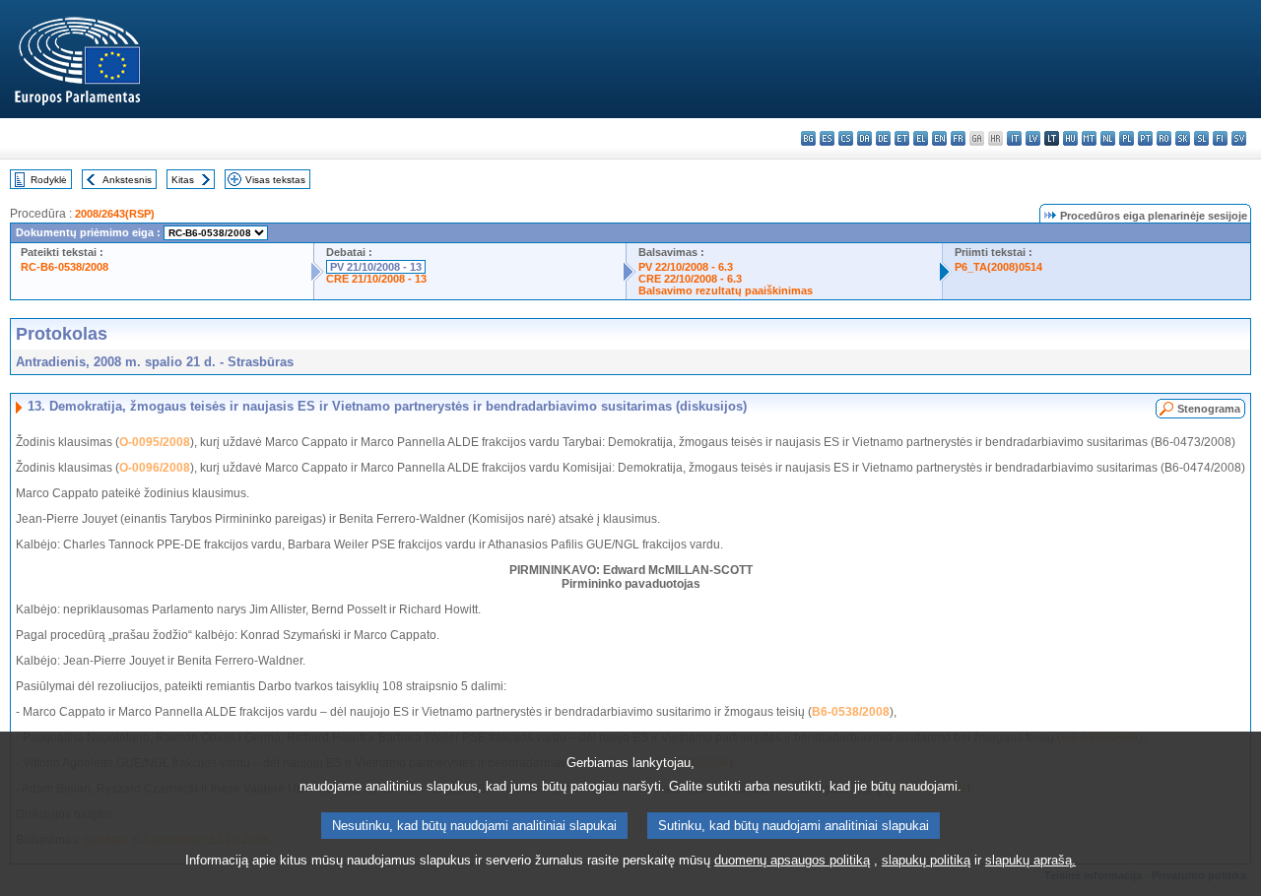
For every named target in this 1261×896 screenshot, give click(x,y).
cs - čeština (845, 138)
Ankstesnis (127, 179)
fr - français (958, 138)
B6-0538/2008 (851, 712)
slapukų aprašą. (1030, 860)
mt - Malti (1089, 138)
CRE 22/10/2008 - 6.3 (690, 279)
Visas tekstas (275, 179)
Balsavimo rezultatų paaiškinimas (725, 290)
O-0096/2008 (154, 468)
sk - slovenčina (1182, 138)
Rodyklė (49, 179)
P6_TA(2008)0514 (998, 267)
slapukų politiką (926, 860)
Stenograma (1208, 409)
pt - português (1145, 138)
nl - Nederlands (1107, 138)
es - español (827, 138)
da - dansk (864, 138)
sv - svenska (1238, 138)
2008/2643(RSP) (115, 214)
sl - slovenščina (1201, 138)
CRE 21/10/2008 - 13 (376, 279)
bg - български (808, 138)
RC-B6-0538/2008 (64, 267)
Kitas (182, 179)
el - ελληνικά (920, 138)
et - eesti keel (902, 138)
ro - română (1164, 138)
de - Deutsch (883, 138)
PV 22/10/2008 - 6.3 (685, 267)
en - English (939, 138)
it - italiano (1014, 138)
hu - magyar (1070, 138)
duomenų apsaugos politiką (792, 860)
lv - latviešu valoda (1033, 138)
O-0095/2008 (154, 442)
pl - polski (1126, 138)
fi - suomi (1220, 138)
